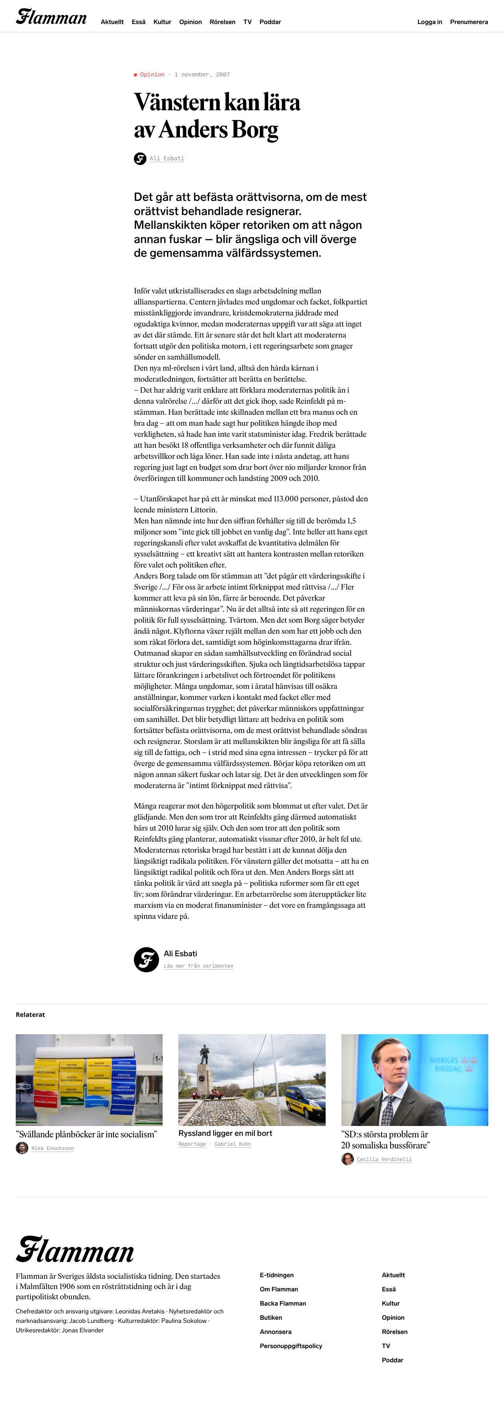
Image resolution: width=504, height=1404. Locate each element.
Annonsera (276, 1332)
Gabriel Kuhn (233, 1144)
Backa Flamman (283, 1304)
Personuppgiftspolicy (291, 1346)
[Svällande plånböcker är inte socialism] (89, 1080)
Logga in (429, 22)
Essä (138, 22)
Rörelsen (222, 22)
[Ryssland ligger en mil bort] (251, 1080)
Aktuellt (112, 22)
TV (247, 22)
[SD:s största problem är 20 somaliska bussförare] (414, 1080)
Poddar (270, 22)
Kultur (162, 22)
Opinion (190, 22)
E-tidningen (277, 1275)
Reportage (192, 1144)
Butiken (271, 1318)
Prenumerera (469, 22)
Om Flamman (279, 1289)
